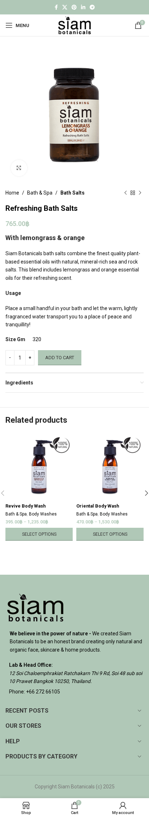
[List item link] (74, 692)
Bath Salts (72, 193)
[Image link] (35, 607)
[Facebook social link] (56, 7)
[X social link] (64, 7)
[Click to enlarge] (19, 168)
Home (12, 193)
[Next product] (140, 192)
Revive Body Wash (25, 506)
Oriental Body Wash (97, 506)
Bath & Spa (39, 193)
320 (37, 339)
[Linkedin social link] (83, 7)
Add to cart (59, 357)
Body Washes (43, 514)
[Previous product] (125, 192)
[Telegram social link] (92, 7)
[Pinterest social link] (74, 7)
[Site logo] (74, 25)
